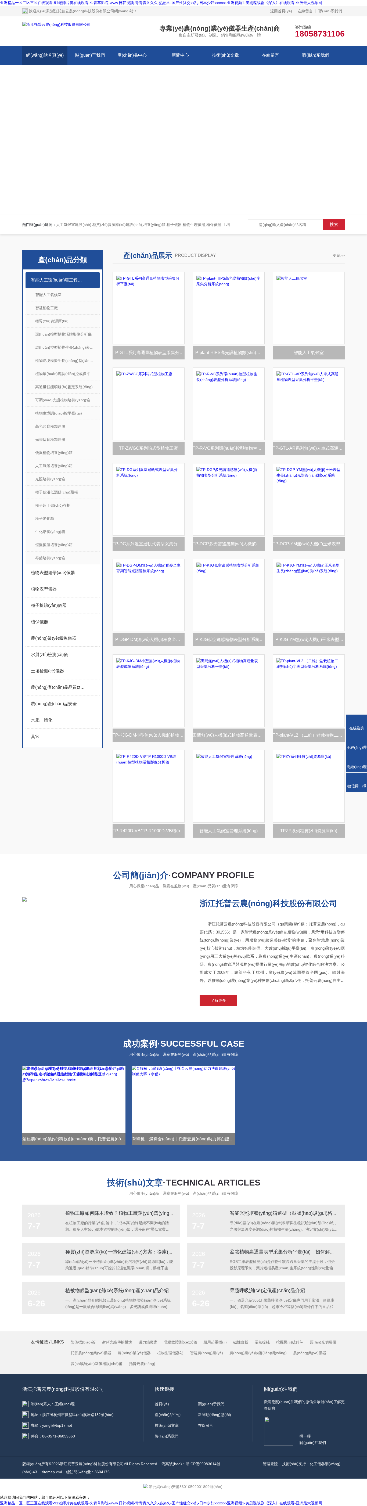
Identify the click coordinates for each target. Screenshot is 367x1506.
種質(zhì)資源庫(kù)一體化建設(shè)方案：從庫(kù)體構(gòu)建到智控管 (142, 1252)
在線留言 (305, 11)
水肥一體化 (41, 720)
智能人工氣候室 (48, 295)
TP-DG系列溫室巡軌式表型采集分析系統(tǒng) (149, 544)
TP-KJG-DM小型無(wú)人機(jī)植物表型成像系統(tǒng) (149, 735)
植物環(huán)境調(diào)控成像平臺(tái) (67, 374)
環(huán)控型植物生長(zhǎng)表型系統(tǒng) (67, 347)
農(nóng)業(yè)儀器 (309, 1353)
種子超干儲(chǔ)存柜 (52, 505)
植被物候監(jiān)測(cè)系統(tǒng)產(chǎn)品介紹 (117, 1290)
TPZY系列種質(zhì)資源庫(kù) (308, 830)
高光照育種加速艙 (50, 426)
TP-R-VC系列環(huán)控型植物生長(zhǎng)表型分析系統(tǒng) (229, 448)
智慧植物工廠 (46, 308)
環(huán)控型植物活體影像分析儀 (63, 334)
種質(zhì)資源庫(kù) (52, 321)
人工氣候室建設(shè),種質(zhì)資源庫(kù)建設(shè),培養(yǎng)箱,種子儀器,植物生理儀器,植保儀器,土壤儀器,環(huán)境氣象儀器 (164, 224)
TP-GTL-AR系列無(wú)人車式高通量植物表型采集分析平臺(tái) (309, 448)
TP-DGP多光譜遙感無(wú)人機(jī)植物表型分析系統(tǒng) (229, 544)
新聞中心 (180, 55)
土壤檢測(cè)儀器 (47, 671)
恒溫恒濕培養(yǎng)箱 (54, 545)
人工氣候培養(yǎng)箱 (54, 466)
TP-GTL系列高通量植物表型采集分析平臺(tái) (149, 352)
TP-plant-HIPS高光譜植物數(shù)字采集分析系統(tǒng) (229, 352)
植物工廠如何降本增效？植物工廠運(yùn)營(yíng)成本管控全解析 (135, 1213)
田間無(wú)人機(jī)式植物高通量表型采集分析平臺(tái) (229, 735)
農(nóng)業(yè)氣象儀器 (53, 638)
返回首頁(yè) (281, 11)
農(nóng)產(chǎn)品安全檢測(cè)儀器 (58, 703)
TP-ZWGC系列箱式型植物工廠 (148, 448)
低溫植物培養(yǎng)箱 (54, 453)
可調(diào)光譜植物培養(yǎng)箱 (62, 400)
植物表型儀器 (44, 589)
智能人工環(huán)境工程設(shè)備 (58, 280)
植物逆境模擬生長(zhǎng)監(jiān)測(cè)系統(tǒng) (67, 360)
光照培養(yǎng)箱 (50, 479)
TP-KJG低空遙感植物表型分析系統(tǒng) (229, 639)
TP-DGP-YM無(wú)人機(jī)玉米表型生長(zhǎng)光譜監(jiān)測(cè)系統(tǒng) (309, 544)
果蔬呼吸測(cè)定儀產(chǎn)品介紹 (267, 1290)
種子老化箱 (44, 518)
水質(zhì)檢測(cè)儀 (49, 654)
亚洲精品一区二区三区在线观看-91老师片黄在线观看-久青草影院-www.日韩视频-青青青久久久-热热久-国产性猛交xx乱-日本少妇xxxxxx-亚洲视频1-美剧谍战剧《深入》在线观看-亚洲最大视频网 (161, 3)
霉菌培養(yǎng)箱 (50, 558)
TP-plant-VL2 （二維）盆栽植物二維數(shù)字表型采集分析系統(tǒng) (309, 735)
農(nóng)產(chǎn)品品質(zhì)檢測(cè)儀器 (58, 687)
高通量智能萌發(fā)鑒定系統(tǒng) (64, 387)
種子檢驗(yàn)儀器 (48, 605)
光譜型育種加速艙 (50, 439)
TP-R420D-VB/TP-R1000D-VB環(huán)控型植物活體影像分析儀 (149, 830)
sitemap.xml (51, 1472)
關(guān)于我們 (90, 55)
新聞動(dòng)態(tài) (214, 1415)
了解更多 (218, 1000)
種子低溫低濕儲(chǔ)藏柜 (56, 492)
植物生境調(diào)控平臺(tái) (58, 413)
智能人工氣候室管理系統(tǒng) (228, 830)
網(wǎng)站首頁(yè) (45, 55)
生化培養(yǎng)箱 (50, 531)
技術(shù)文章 (225, 55)
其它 (35, 736)
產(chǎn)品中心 (132, 55)
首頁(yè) (162, 1404)
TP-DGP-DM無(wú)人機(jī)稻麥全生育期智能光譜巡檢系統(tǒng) (149, 639)
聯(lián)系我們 (330, 11)
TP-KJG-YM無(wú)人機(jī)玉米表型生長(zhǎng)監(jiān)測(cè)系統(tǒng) (309, 639)
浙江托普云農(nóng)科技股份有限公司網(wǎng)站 (92, 11)
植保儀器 (39, 621)
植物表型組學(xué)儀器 (53, 572)
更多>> (339, 255)
